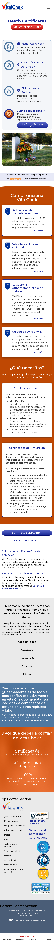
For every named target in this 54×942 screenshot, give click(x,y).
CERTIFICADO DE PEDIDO (26, 533)
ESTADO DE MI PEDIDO (26, 540)
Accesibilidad (10, 860)
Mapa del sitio (10, 865)
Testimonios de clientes (11, 845)
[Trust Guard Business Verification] (40, 888)
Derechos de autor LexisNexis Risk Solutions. (27, 911)
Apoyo (7, 839)
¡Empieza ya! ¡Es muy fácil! (32, 125)
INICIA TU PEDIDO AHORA (27, 27)
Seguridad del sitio (12, 851)
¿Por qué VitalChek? (13, 816)
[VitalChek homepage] (12, 806)
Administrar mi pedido (14, 830)
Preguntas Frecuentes (14, 825)
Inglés (7, 835)
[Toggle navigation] (48, 7)
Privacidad (9, 855)
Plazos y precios (11, 821)
